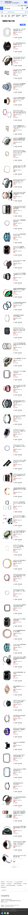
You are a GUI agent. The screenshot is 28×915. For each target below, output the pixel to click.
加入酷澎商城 (19, 885)
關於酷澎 (2, 881)
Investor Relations (9, 881)
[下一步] (21, 867)
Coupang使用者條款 (18, 881)
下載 (26, 2)
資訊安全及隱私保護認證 (10, 885)
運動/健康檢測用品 (18, 16)
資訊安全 (2, 885)
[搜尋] (25, 12)
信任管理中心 (9, 883)
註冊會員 (21, 5)
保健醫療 (9, 16)
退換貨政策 (3, 883)
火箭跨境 (5, 16)
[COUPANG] (5, 896)
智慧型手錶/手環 (24, 16)
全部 (2, 12)
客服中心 (25, 5)
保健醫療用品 (13, 16)
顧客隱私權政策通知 (17, 883)
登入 (19, 5)
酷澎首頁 (2, 16)
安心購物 (25, 883)
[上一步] (7, 867)
